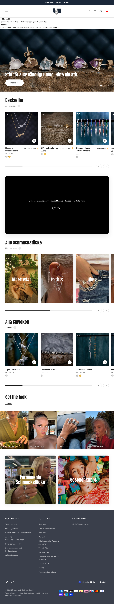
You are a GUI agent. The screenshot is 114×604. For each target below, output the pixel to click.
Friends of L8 (44, 563)
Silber (6, 157)
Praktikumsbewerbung (47, 572)
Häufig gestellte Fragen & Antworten (49, 542)
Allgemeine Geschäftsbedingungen (14, 538)
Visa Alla (8, 403)
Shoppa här (14, 83)
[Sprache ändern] (107, 11)
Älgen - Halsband (12, 370)
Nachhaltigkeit (44, 552)
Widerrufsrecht (11, 524)
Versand (45, 593)
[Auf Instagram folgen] (6, 582)
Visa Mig (57, 208)
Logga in (3, 25)
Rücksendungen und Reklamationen (13, 549)
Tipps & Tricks (44, 548)
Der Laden (43, 537)
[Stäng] (1, 19)
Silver (6, 376)
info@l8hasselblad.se (80, 524)
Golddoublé (9, 157)
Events (41, 568)
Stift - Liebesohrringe (49, 148)
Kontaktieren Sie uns (47, 528)
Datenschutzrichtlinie (13, 544)
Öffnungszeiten (11, 528)
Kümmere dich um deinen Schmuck (49, 557)
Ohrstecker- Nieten (49, 370)
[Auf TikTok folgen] (12, 582)
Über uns (42, 524)
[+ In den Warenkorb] (34, 141)
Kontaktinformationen (13, 596)
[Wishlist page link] (101, 11)
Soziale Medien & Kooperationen (18, 533)
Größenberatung (11, 555)
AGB (38, 593)
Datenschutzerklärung (26, 593)
